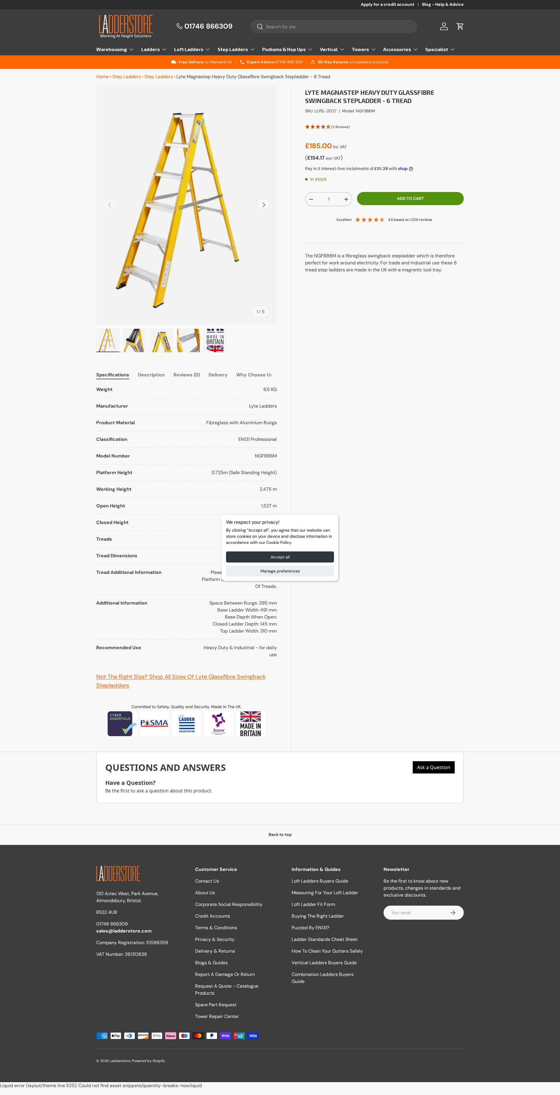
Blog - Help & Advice (443, 4)
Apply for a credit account (387, 4)
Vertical (328, 49)
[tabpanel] (186, 522)
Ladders (150, 49)
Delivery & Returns (215, 951)
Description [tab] (151, 375)
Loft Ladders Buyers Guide (320, 881)
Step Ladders (233, 49)
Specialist (436, 49)
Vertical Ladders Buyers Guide (324, 963)
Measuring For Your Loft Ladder (325, 893)
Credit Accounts (212, 916)
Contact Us (207, 881)
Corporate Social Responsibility (228, 904)
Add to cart (410, 198)
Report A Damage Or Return (225, 974)
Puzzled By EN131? (310, 928)
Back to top (280, 834)
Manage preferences (280, 571)
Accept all (280, 557)
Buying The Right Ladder (318, 916)
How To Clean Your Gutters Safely (327, 951)
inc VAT (340, 146)
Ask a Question (433, 767)
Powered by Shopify (148, 1061)
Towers (360, 49)
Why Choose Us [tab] (254, 375)
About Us (205, 893)
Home (102, 77)
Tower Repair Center (217, 1016)
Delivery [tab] (218, 375)
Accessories (397, 49)
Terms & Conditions (216, 928)
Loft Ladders (188, 49)
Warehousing (111, 49)
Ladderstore (120, 1061)
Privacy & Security (215, 939)
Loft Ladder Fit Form (313, 904)
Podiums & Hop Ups (284, 49)
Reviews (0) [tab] (187, 375)
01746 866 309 (288, 62)
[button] (460, 26)
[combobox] (333, 26)
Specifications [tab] (112, 375)
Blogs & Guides (211, 963)
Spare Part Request (216, 1005)
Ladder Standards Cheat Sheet (325, 939)
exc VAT (333, 158)
